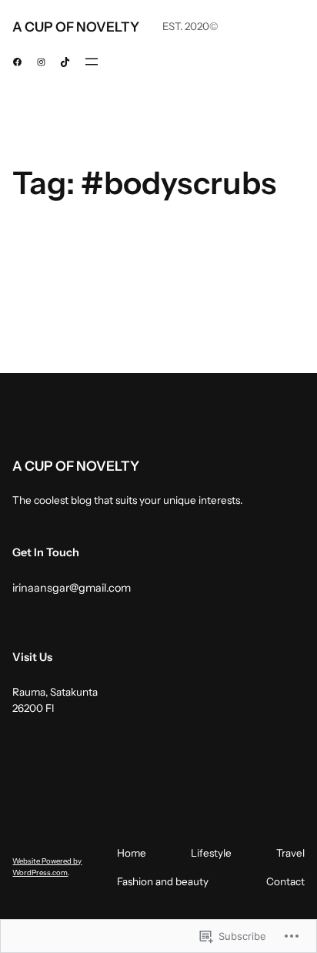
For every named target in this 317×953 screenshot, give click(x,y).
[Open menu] (91, 61)
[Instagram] (41, 62)
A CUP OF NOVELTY (75, 26)
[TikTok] (65, 62)
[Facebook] (17, 62)
